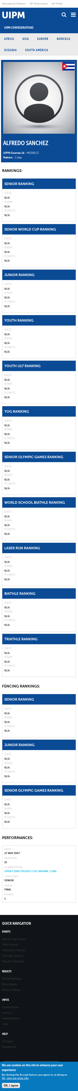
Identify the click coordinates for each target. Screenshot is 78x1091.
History (7, 1012)
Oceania (10, 50)
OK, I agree (11, 1085)
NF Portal (57, 3)
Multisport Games (14, 950)
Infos (5, 1000)
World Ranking (11, 978)
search (64, 14)
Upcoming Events (14, 939)
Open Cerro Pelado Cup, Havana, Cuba (30, 871)
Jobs (5, 1024)
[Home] (1, 8)
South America (36, 50)
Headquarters (11, 1018)
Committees (10, 1007)
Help (5, 1034)
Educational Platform (14, 3)
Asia (25, 39)
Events (6, 931)
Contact (7, 1041)
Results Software (13, 961)
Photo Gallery (11, 990)
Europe (42, 39)
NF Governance (39, 3)
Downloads (9, 984)
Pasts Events (10, 944)
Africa (9, 39)
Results (6, 971)
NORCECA (63, 39)
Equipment (9, 1047)
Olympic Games (13, 956)
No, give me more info (15, 1078)
